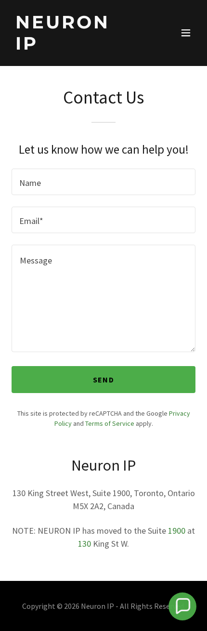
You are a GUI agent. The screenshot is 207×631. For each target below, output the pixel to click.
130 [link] (84, 543)
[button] (185, 32)
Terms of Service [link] (109, 423)
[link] (75, 46)
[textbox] (103, 182)
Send (103, 379)
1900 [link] (176, 530)
